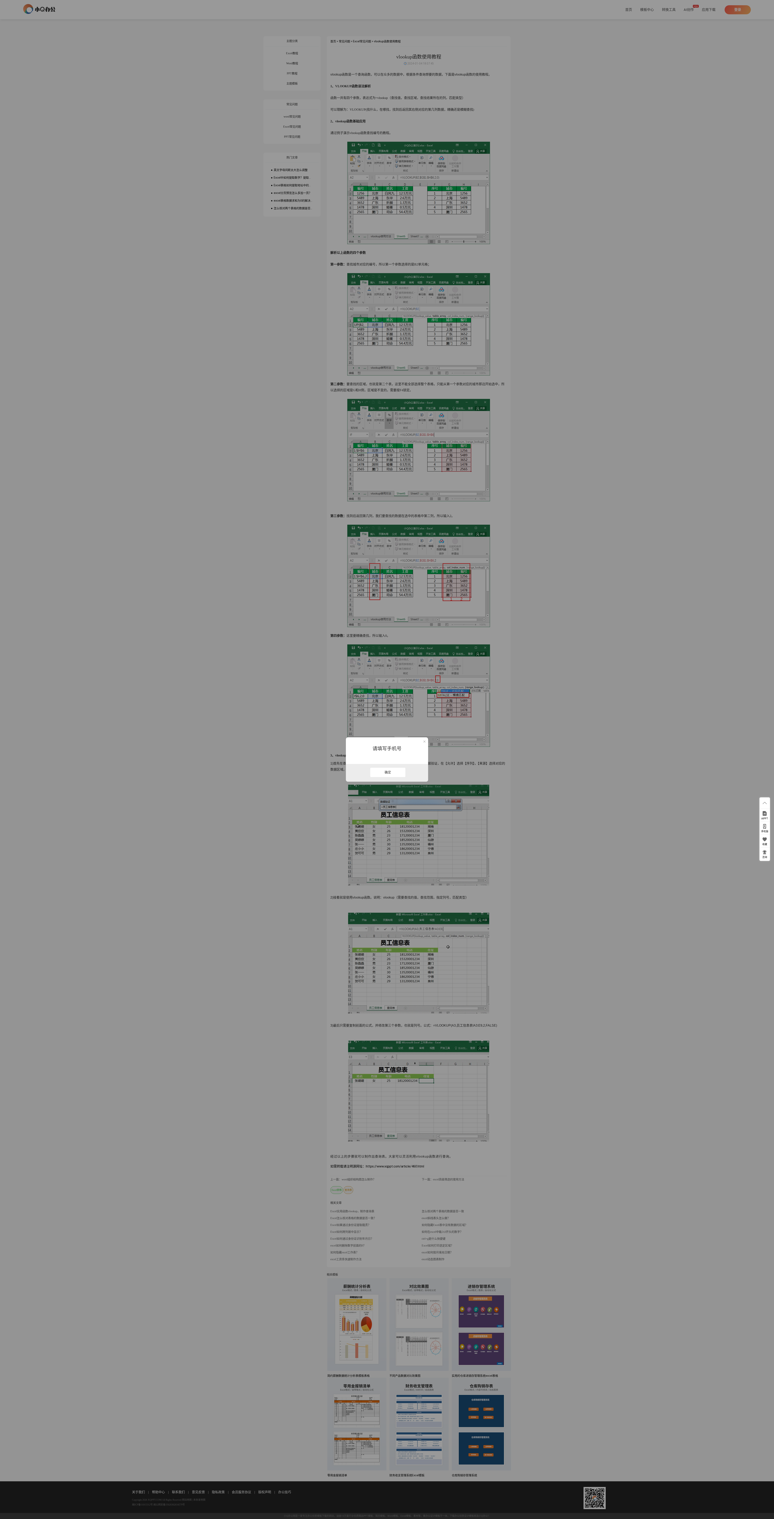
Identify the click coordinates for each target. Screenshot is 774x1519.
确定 (388, 772)
